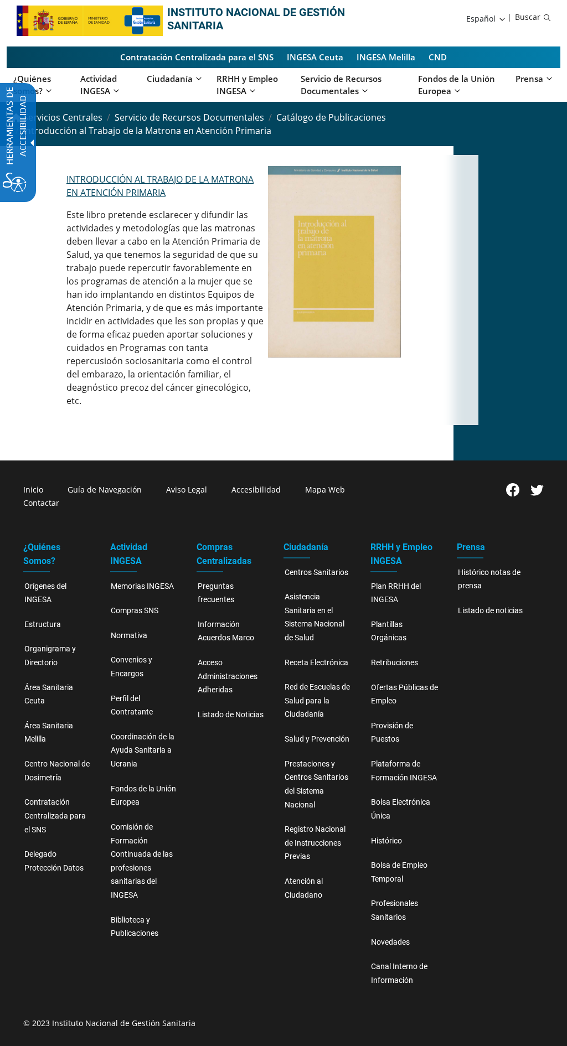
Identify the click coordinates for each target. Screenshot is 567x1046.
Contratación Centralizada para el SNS (197, 57)
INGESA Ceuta (315, 57)
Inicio (33, 489)
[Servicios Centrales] (143, 20)
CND (438, 57)
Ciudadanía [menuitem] (170, 78)
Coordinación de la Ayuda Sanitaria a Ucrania (142, 750)
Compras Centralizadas (224, 554)
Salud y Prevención (317, 739)
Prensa (471, 547)
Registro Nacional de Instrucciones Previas (315, 843)
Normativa (129, 635)
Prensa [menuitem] (529, 78)
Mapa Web (325, 489)
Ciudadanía (306, 547)
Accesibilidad (256, 489)
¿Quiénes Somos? (41, 554)
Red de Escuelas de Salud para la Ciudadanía (317, 700)
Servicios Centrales (61, 117)
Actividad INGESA (128, 554)
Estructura (42, 624)
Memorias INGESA (142, 586)
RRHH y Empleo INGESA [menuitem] (247, 85)
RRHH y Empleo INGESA (401, 554)
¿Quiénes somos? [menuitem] (32, 85)
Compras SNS (134, 610)
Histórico (386, 841)
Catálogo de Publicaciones (331, 117)
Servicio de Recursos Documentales (189, 117)
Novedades (390, 942)
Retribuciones (394, 662)
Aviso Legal (186, 489)
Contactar (41, 503)
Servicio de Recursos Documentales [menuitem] (341, 85)
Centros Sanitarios (316, 572)
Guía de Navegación (105, 489)
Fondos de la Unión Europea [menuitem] (456, 85)
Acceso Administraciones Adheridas (227, 676)
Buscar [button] (528, 17)
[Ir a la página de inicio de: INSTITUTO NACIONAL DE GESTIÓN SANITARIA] (70, 20)
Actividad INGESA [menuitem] (98, 85)
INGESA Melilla (386, 57)
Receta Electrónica (316, 662)
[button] (486, 19)
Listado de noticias (490, 610)
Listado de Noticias (231, 714)
